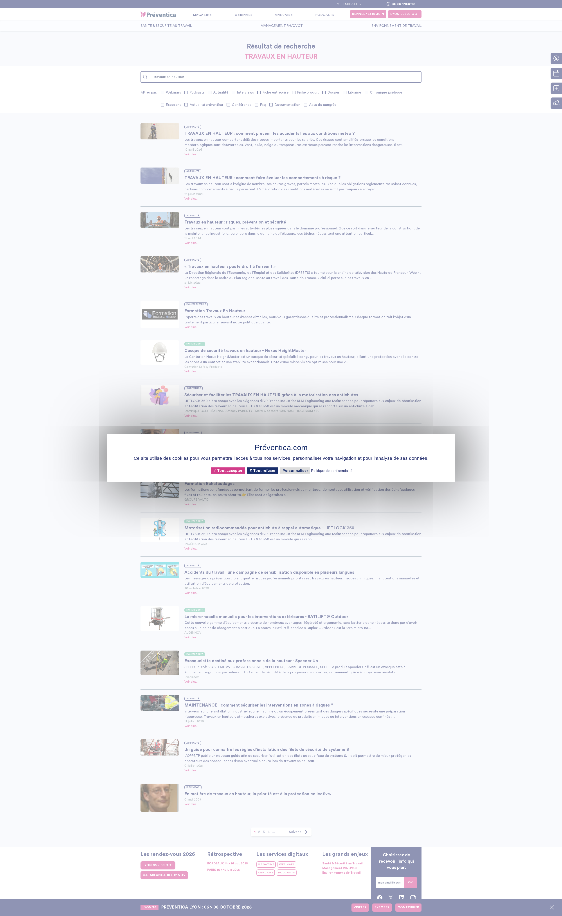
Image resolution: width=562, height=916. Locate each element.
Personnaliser (295, 470)
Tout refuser (264, 470)
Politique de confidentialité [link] (331, 470)
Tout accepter (229, 470)
